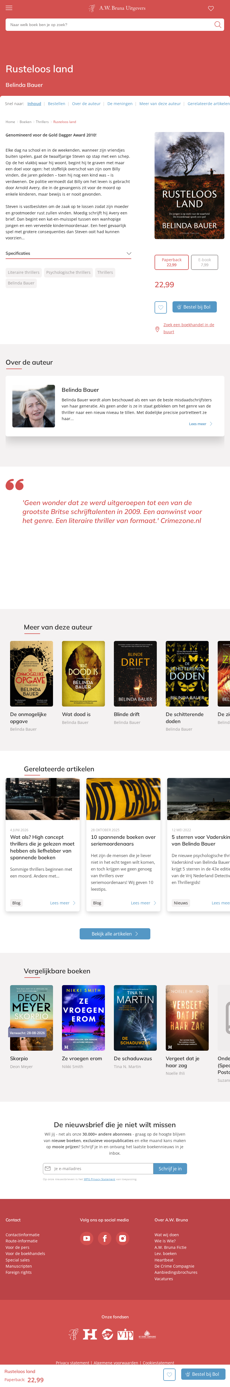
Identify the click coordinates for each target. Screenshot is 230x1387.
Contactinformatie (23, 1234)
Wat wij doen (167, 1234)
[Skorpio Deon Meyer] (32, 1027)
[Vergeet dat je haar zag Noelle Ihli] (187, 1031)
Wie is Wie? (165, 1241)
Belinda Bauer (21, 283)
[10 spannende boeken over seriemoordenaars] (123, 844)
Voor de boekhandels (25, 1253)
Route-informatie (22, 1241)
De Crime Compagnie (174, 1266)
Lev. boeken (166, 1253)
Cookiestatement (158, 1362)
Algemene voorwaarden (116, 1362)
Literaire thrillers (24, 272)
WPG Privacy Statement (99, 1179)
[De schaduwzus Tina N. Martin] (135, 1027)
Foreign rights (19, 1272)
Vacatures (164, 1278)
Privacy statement (72, 1362)
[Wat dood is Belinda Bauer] (83, 683)
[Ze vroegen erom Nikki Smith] (83, 1027)
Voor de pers (17, 1247)
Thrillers (105, 272)
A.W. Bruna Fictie (171, 1247)
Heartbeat (164, 1260)
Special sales (18, 1260)
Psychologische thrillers (68, 272)
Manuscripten (19, 1266)
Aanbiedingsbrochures (176, 1272)
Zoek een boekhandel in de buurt (189, 328)
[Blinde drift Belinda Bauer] (135, 683)
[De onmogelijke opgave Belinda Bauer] (32, 686)
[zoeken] (218, 24)
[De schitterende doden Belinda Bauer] (187, 686)
